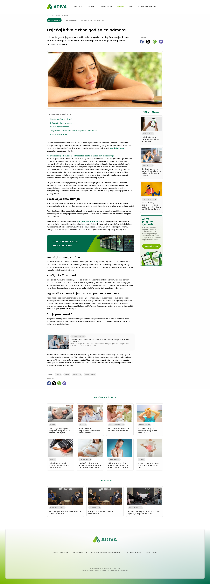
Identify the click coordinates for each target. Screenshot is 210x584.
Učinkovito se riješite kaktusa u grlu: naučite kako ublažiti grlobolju (118, 464)
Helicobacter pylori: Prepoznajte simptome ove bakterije (59, 464)
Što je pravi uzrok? (59, 134)
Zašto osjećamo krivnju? (61, 119)
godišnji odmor (90, 375)
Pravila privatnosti (133, 552)
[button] (162, 7)
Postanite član (151, 246)
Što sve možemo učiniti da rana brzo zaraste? (118, 428)
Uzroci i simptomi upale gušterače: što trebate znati (148, 464)
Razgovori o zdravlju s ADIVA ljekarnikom (100, 511)
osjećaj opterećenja (88, 221)
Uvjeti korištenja (60, 552)
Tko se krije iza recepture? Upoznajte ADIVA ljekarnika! (65, 511)
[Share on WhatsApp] (155, 42)
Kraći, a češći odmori (60, 127)
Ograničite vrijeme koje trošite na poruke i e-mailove (74, 130)
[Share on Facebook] (142, 42)
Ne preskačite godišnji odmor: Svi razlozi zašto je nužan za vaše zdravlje (80, 156)
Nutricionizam (105, 7)
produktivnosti (117, 148)
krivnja (58, 375)
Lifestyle (120, 7)
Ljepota (90, 7)
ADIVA (131, 7)
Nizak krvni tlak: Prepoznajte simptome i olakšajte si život (89, 429)
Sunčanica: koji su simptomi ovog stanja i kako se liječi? (148, 429)
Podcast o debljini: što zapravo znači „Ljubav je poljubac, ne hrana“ (144, 511)
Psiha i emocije (62, 15)
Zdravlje (78, 7)
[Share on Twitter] (148, 42)
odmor (67, 375)
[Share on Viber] (161, 42)
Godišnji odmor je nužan (61, 123)
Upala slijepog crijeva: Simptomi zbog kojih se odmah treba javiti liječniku (59, 429)
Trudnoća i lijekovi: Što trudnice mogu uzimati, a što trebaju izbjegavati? (90, 464)
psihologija (77, 375)
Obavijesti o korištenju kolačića (105, 552)
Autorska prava (80, 552)
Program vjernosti (147, 7)
